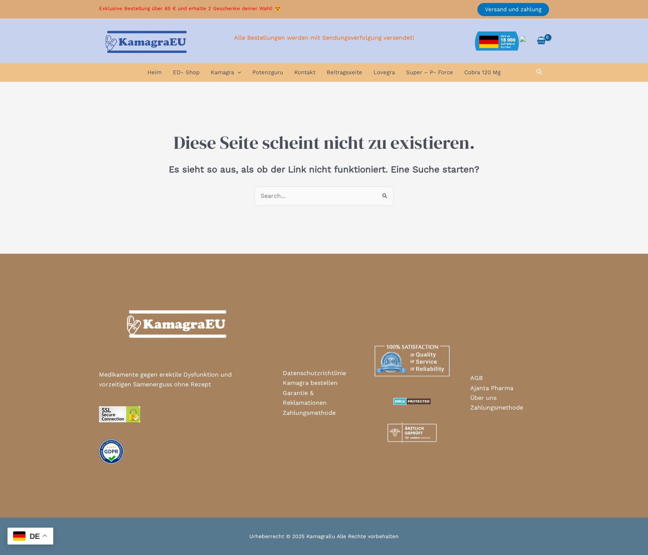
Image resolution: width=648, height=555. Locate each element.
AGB (476, 377)
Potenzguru (267, 72)
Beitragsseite (344, 72)
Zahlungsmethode (309, 412)
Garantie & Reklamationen (305, 397)
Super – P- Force (429, 72)
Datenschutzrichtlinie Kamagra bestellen (314, 378)
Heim (154, 72)
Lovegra (384, 72)
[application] (237, 72)
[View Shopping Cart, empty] (541, 40)
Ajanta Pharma (491, 388)
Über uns (483, 397)
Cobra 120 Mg (482, 72)
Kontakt (304, 72)
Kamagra (222, 72)
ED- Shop (186, 72)
